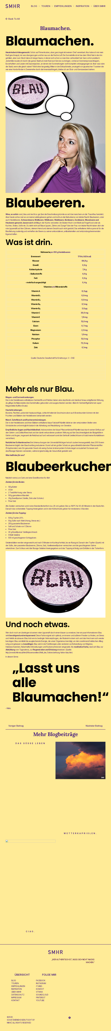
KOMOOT (40, 989)
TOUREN (45, 6)
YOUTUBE (40, 1000)
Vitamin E (36, 317)
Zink (36, 347)
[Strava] (66, 1018)
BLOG (34, 6)
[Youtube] (77, 1018)
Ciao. (30, 931)
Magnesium (35, 330)
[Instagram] (58, 1018)
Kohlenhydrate (35, 269)
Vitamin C (35, 313)
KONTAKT (15, 1000)
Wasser (35, 261)
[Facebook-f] (62, 1018)
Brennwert (35, 256)
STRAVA (39, 992)
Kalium (36, 343)
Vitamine (48, 287)
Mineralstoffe (61, 287)
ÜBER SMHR (99, 6)
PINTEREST (40, 997)
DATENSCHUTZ (17, 995)
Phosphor (35, 339)
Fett (35, 278)
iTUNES (39, 986)
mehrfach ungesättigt (36, 282)
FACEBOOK (40, 980)
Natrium (35, 334)
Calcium (35, 321)
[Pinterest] (85, 1018)
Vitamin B (35, 295)
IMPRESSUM (16, 997)
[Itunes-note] (73, 1018)
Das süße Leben (30, 743)
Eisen (35, 326)
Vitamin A (35, 291)
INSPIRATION (82, 6)
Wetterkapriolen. (80, 833)
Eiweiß (36, 265)
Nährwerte (45, 252)
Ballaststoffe (36, 274)
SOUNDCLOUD (42, 995)
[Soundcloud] (81, 1018)
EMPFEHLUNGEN (63, 6)
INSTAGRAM (41, 983)
